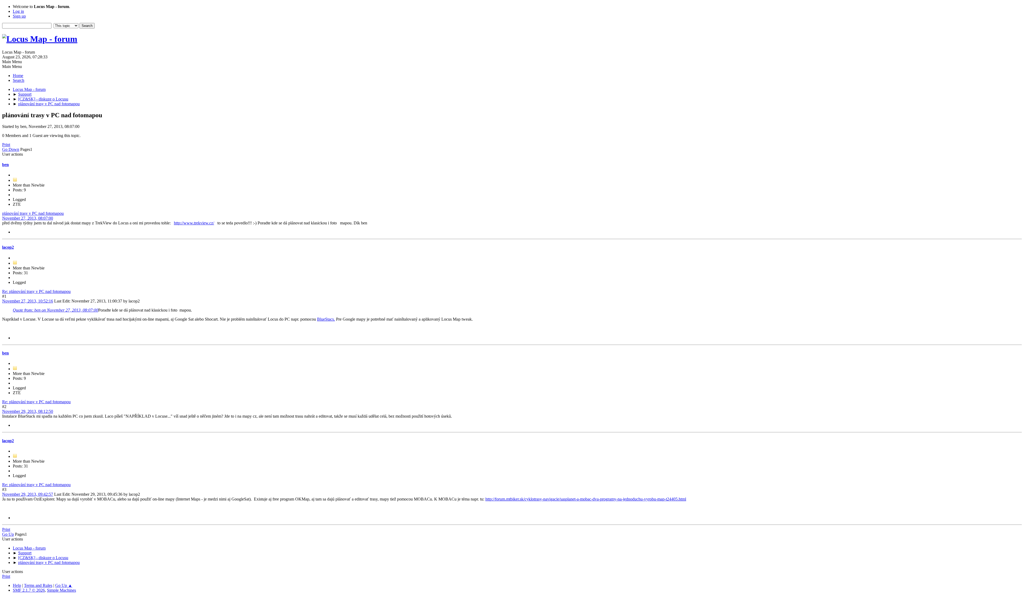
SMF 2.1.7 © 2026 (29, 590)
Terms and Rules (38, 585)
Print (6, 144)
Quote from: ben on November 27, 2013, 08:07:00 (55, 310)
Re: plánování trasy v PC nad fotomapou (36, 291)
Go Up (8, 534)
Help (17, 585)
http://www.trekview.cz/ (194, 223)
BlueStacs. (326, 319)
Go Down (10, 149)
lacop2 (8, 247)
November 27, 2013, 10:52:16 (27, 301)
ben (5, 164)
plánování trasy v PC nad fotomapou (33, 213)
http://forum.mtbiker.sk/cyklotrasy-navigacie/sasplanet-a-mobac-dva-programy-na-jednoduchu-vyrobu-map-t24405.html (585, 499)
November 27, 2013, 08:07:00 (27, 218)
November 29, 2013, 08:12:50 (27, 411)
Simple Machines (61, 590)
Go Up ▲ (63, 585)
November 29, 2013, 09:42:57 (27, 494)
